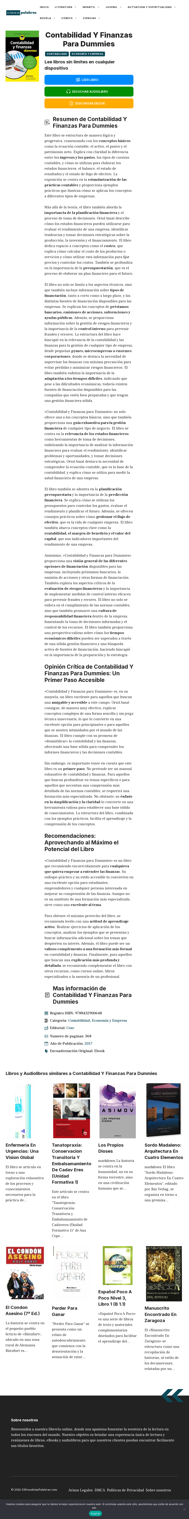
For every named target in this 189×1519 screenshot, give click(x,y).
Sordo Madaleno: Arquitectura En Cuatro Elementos (164, 1151)
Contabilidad (57, 54)
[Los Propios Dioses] (117, 1135)
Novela (45, 18)
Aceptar (95, 1513)
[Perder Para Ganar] (71, 1298)
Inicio (44, 7)
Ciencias (89, 18)
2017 (88, 1043)
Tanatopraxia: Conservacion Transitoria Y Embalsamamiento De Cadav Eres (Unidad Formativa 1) (71, 1163)
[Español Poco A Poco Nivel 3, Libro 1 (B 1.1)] (117, 1282)
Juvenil (112, 7)
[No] (184, 1509)
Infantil (89, 7)
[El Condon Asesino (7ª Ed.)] (25, 1297)
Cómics (67, 18)
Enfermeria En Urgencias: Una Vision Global (22, 1151)
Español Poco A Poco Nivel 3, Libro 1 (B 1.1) (115, 1298)
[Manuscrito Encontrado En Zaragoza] (164, 1298)
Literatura (63, 7)
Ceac (70, 1028)
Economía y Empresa (87, 54)
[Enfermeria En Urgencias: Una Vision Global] (25, 1135)
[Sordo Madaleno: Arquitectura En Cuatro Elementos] (164, 1135)
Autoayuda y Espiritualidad (150, 7)
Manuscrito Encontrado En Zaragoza (161, 1314)
